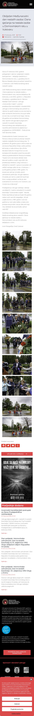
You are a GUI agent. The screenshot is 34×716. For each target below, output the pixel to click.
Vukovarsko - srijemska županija (14, 37)
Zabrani (17, 704)
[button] (31, 679)
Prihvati (17, 699)
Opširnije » (4, 533)
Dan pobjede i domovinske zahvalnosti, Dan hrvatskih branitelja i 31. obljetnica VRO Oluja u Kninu (16, 570)
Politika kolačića (16, 713)
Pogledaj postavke (17, 709)
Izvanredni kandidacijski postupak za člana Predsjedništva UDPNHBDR (16, 512)
